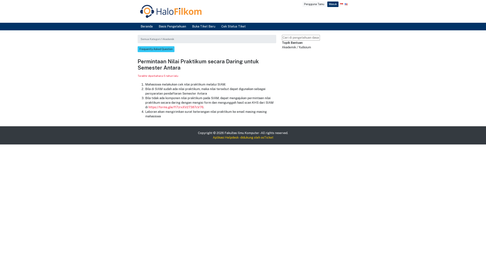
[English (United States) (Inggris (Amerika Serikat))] (346, 4)
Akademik (168, 39)
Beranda (147, 26)
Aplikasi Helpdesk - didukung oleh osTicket (243, 137)
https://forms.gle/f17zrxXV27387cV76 (176, 107)
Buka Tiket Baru (203, 26)
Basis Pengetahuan (172, 26)
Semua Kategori (150, 39)
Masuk (333, 4)
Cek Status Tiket (233, 26)
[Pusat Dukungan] (171, 11)
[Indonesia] (341, 4)
